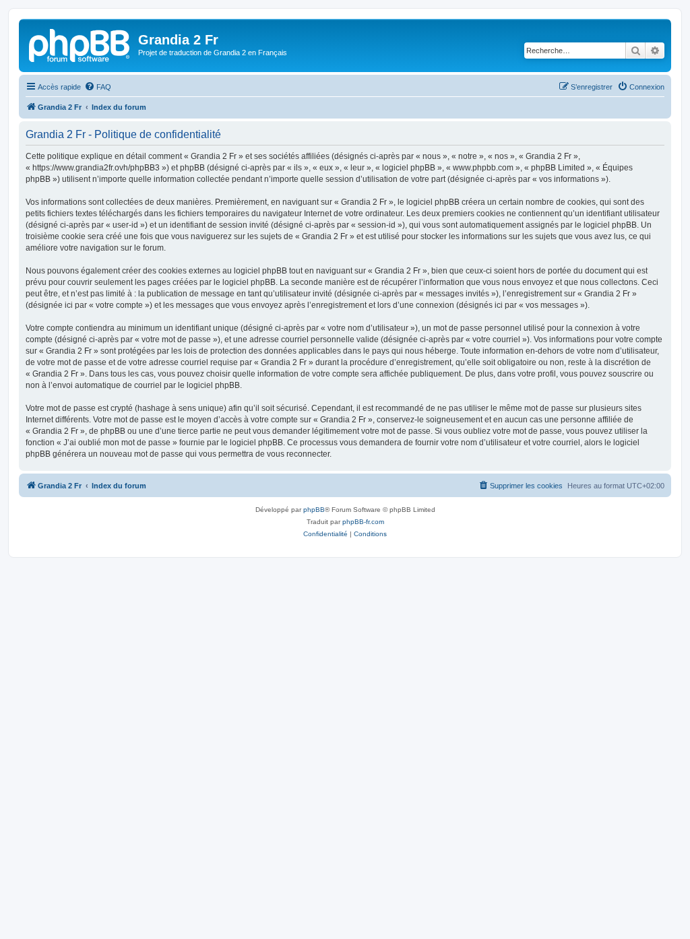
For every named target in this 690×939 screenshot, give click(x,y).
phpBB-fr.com (363, 521)
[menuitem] (97, 87)
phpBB (314, 509)
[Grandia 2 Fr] (80, 43)
